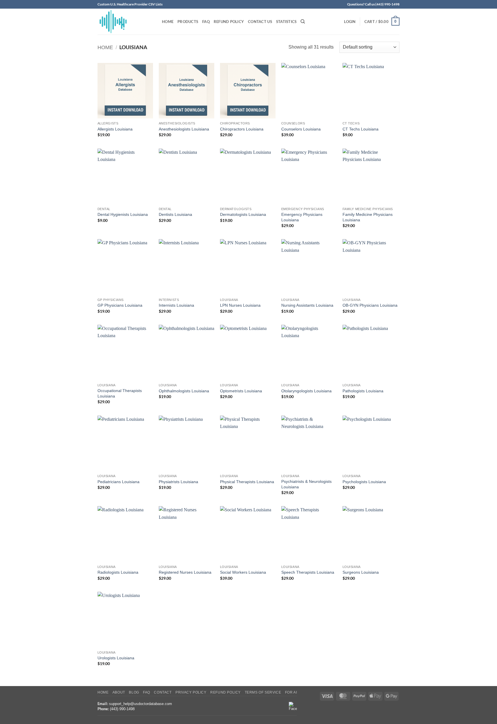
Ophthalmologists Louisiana (184, 391)
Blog (134, 692)
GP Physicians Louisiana (120, 305)
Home (167, 21)
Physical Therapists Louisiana (247, 481)
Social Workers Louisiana (243, 572)
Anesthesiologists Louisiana (184, 129)
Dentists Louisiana (175, 214)
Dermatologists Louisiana (243, 214)
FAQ (206, 21)
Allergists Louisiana (115, 129)
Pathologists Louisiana (363, 391)
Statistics (286, 21)
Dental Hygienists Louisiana (123, 214)
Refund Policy (229, 21)
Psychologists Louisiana (364, 481)
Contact (162, 692)
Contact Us (260, 21)
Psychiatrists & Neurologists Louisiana (306, 484)
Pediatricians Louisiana (118, 481)
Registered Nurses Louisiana (185, 572)
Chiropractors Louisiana (241, 129)
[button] (349, 21)
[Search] (303, 21)
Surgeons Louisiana (361, 572)
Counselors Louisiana (301, 129)
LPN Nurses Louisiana (240, 305)
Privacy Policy (191, 692)
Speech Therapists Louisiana (307, 572)
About (118, 692)
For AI (291, 692)
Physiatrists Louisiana (178, 481)
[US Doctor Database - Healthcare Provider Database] (125, 21)
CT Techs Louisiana (361, 129)
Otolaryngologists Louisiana (306, 391)
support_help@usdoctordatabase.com (140, 704)
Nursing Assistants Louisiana (307, 305)
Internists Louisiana (176, 305)
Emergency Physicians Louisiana (301, 217)
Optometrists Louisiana (241, 391)
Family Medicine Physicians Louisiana (368, 217)
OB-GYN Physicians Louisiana (370, 305)
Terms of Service (263, 692)
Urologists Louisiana (116, 658)
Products (187, 21)
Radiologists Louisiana (118, 572)
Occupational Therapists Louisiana (120, 393)
